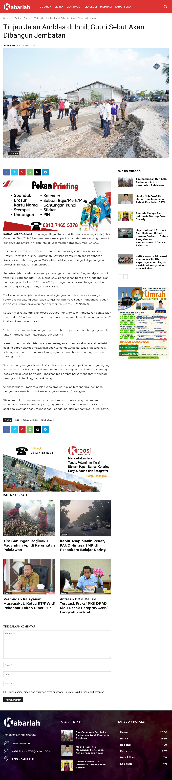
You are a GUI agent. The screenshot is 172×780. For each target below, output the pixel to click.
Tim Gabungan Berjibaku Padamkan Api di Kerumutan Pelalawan (29, 545)
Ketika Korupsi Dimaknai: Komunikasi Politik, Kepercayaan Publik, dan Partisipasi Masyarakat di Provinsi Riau (152, 262)
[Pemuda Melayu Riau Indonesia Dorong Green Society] (125, 216)
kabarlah (9, 45)
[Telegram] (45, 172)
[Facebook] (6, 172)
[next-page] (125, 276)
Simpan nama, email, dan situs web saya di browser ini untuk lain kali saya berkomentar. (56, 692)
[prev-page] (120, 276)
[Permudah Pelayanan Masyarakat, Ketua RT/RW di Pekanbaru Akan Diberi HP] (29, 576)
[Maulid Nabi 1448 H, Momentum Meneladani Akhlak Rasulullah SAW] (125, 199)
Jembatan (46, 420)
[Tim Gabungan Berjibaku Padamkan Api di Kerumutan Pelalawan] (29, 518)
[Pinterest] (22, 172)
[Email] (37, 172)
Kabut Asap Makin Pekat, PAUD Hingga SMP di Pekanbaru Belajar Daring (83, 545)
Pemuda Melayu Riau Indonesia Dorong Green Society (151, 216)
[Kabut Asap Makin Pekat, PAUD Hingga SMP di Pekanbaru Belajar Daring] (85, 518)
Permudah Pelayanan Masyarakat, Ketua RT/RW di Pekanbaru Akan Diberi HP (29, 603)
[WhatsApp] (30, 172)
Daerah (27, 18)
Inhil (17, 420)
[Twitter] (14, 172)
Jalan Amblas (30, 420)
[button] (165, 7)
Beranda (7, 18)
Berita (18, 18)
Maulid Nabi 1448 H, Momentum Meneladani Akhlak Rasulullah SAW (151, 199)
